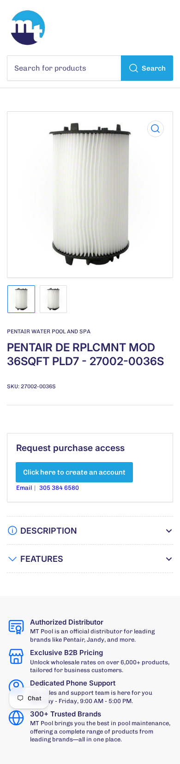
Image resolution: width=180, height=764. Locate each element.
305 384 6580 (59, 487)
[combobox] (90, 68)
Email (24, 487)
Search (154, 68)
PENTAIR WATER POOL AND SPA (48, 331)
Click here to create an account (74, 472)
